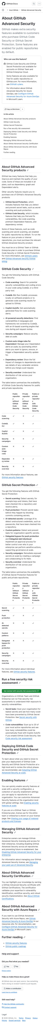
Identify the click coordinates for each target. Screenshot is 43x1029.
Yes (7, 966)
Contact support (10, 1007)
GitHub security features (12, 477)
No (17, 966)
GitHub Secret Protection (18, 485)
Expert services (14, 1020)
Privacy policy (6, 970)
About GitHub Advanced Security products (18, 168)
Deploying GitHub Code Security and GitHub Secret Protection (20, 749)
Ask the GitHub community (14, 1004)
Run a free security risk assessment (17, 681)
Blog (24, 1020)
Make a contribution (13, 988)
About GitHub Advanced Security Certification (18, 874)
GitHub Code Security (16, 269)
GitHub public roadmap (16, 946)
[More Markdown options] (22, 109)
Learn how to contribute (9, 992)
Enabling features (13, 780)
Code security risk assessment (19, 738)
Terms (21, 1018)
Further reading (12, 937)
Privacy (28, 1018)
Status (35, 1018)
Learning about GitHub (9, 10)
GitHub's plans (16, 84)
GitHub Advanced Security (31, 10)
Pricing (4, 1020)
